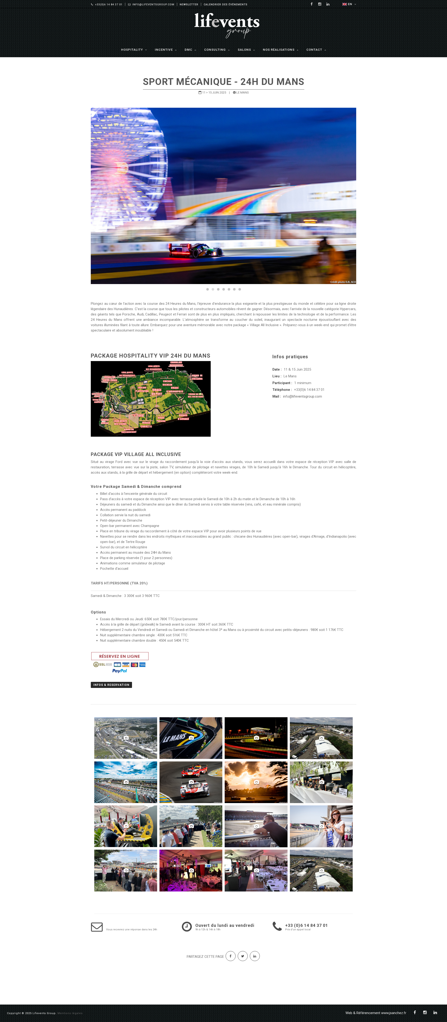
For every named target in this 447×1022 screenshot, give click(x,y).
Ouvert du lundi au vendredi (224, 925)
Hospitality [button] (132, 49)
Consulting (215, 49)
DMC (189, 49)
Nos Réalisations (279, 49)
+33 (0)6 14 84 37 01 (306, 925)
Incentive (164, 49)
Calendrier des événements (225, 4)
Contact (314, 49)
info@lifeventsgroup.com (302, 396)
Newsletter (189, 4)
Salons (245, 49)
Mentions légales (70, 1013)
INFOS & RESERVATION (111, 685)
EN (350, 4)
